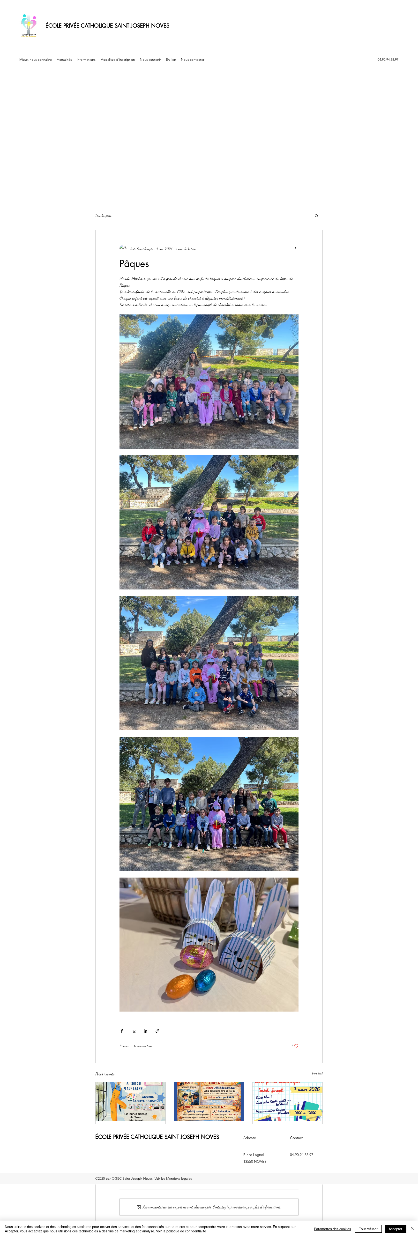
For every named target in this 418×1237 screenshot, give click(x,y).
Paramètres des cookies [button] (332, 1228)
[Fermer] (412, 1228)
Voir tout (317, 1073)
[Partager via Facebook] (121, 1031)
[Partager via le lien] (157, 1031)
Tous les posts (103, 215)
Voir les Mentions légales (173, 1178)
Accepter (395, 1228)
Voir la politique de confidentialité (181, 1231)
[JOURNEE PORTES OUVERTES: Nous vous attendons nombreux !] (287, 1101)
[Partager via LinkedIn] (145, 1031)
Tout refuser (368, 1228)
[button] (316, 215)
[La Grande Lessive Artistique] (130, 1101)
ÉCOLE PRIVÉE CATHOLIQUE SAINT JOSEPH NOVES (107, 25)
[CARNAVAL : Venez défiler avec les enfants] (209, 1101)
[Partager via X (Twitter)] (133, 1031)
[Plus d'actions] (296, 249)
